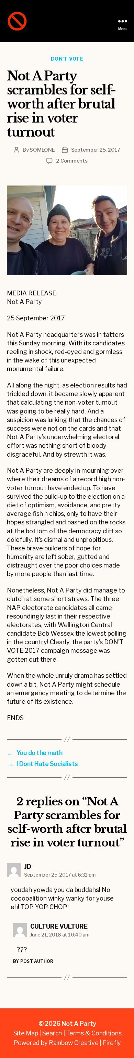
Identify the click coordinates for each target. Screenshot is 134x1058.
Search (52, 1033)
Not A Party (79, 1023)
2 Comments (71, 161)
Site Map (25, 1033)
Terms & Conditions (93, 1033)
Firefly (112, 1042)
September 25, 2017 (95, 150)
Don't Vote (67, 59)
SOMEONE (42, 150)
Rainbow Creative (74, 1042)
